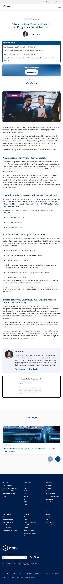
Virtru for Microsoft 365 (8, 491)
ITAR (25, 488)
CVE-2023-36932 (11, 222)
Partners (26, 527)
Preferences (23, 574)
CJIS (25, 493)
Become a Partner (50, 522)
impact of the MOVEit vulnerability (41, 182)
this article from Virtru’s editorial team (23, 169)
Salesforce (56, 313)
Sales (47, 519)
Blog (25, 517)
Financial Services (50, 502)
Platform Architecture (7, 519)
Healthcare (48, 485)
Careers (26, 519)
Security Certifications (30, 533)
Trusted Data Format (7, 522)
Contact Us (48, 514)
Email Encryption (6, 514)
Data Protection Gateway (8, 493)
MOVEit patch (22, 138)
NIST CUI (26, 496)
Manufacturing (49, 499)
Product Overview (6, 485)
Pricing (4, 496)
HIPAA (25, 485)
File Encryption (6, 517)
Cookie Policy (15, 574)
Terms (4, 574)
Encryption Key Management (9, 530)
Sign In (47, 1)
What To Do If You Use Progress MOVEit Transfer (19, 54)
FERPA (25, 502)
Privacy (9, 574)
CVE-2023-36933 (11, 227)
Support (48, 517)
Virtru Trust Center (54, 574)
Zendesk (8, 316)
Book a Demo (31, 72)
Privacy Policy (26, 564)
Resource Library (28, 536)
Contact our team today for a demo (14, 327)
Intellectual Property (29, 530)
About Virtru (27, 514)
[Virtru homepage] (10, 548)
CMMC (25, 504)
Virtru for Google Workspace (9, 488)
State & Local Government (52, 496)
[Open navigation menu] (59, 7)
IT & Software (49, 491)
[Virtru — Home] (7, 6)
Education (48, 488)
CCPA (25, 499)
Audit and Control (6, 527)
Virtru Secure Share (19, 311)
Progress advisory (33, 141)
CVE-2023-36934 (11, 217)
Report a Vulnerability (51, 525)
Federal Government (51, 493)
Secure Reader (6, 525)
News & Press (27, 525)
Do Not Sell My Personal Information (39, 574)
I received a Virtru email (56, 1)
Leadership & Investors (30, 522)
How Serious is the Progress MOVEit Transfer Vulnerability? (23, 51)
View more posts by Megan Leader (26, 369)
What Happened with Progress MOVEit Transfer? (19, 47)
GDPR (25, 491)
